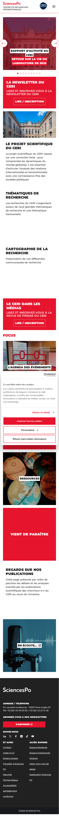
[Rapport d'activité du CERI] (29, 18)
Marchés (7, 774)
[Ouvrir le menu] (54, 6)
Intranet (33, 758)
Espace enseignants (39, 753)
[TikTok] (27, 736)
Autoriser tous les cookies (29, 421)
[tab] (17, 73)
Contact (7, 747)
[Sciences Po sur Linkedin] (4, 736)
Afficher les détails (41, 412)
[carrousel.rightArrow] (55, 43)
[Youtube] (32, 736)
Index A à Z (9, 753)
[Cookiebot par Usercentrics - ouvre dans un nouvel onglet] (44, 375)
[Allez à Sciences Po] (17, 691)
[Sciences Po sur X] (10, 736)
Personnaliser (27, 430)
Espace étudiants (38, 747)
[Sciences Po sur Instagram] (21, 736)
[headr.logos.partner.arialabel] (43, 6)
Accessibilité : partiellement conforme (10, 791)
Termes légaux (10, 780)
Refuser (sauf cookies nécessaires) (29, 439)
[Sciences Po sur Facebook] (16, 736)
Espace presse (10, 758)
